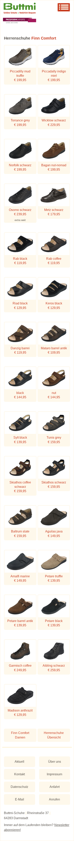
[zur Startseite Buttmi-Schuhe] (37, 8)
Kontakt (19, 774)
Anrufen (54, 799)
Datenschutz (19, 786)
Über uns (54, 761)
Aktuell (19, 761)
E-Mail (19, 799)
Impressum (54, 774)
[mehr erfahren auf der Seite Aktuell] (37, 21)
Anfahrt (55, 786)
